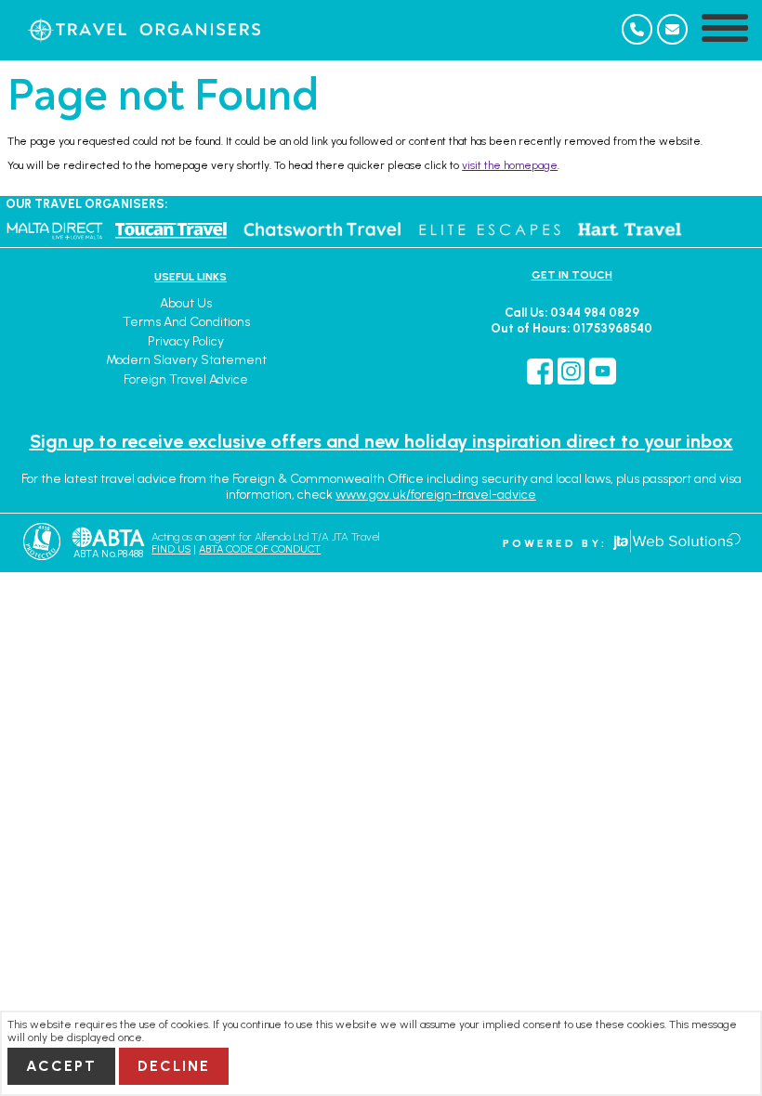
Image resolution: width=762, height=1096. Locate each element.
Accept (61, 1066)
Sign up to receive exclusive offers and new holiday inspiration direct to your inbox (381, 441)
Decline (174, 1066)
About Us (186, 303)
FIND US (170, 549)
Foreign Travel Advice (186, 379)
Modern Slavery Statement (186, 360)
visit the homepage (510, 165)
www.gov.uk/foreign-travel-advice (435, 494)
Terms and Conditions (186, 322)
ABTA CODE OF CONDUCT (260, 549)
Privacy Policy (186, 341)
